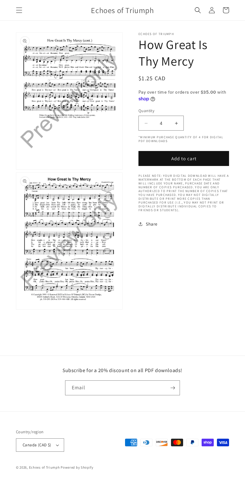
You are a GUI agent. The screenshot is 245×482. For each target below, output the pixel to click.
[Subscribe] (173, 387)
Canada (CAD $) (37, 445)
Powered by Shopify (77, 467)
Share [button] (152, 224)
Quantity (146, 110)
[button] (19, 10)
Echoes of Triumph (44, 467)
